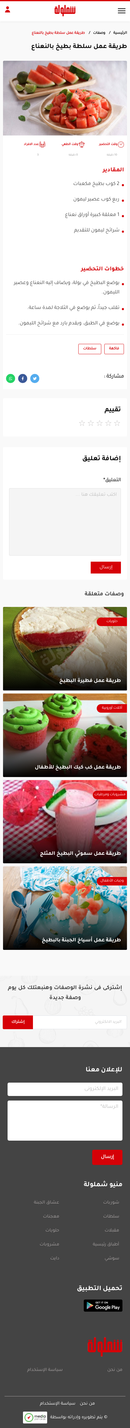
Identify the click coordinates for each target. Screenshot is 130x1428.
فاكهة (114, 349)
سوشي (112, 1258)
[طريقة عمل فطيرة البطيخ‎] (65, 648)
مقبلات (112, 1230)
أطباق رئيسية (106, 1244)
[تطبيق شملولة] (65, 1305)
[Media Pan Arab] (35, 1417)
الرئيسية (120, 33)
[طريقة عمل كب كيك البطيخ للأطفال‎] (65, 735)
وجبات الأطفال (112, 881)
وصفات (99, 33)
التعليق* (112, 480)
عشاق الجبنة (46, 1202)
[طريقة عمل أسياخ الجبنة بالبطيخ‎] (65, 908)
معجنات (51, 1216)
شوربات (111, 1202)
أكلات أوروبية (112, 708)
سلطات (89, 349)
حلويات (112, 622)
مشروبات (49, 1244)
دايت (54, 1258)
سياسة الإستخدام (45, 1370)
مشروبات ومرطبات (109, 795)
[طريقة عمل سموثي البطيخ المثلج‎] (65, 822)
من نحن (114, 1370)
